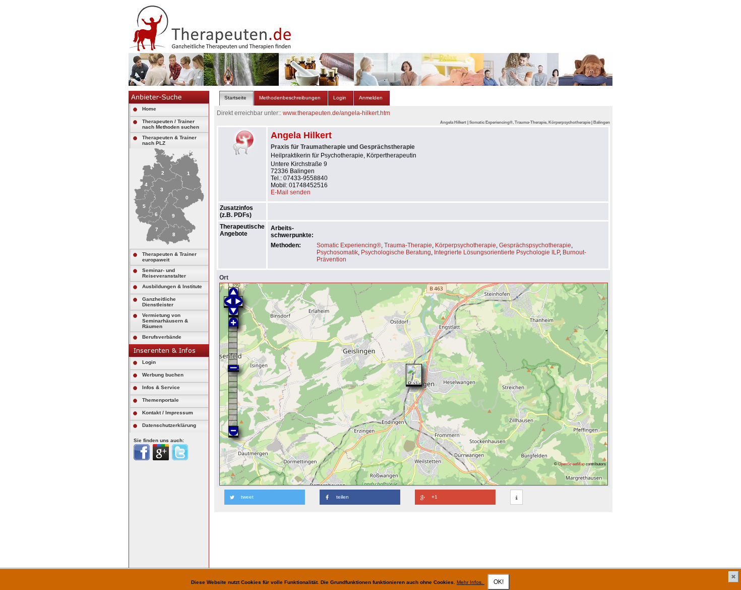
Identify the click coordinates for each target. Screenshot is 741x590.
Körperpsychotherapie (465, 245)
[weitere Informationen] (516, 497)
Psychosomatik (337, 252)
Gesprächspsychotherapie (535, 245)
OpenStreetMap (571, 463)
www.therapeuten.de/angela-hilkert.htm (336, 113)
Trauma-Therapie (408, 245)
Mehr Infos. (470, 582)
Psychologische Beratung (396, 252)
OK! (498, 581)
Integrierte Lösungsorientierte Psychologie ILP (497, 252)
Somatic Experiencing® (349, 245)
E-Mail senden (291, 192)
